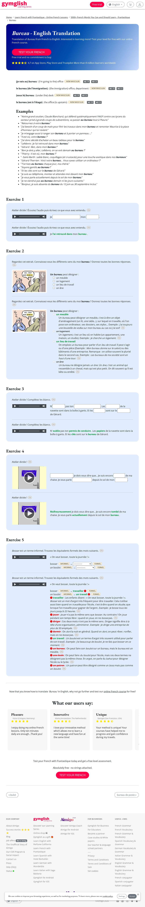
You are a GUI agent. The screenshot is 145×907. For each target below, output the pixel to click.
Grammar (119, 844)
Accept (132, 896)
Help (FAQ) (11, 867)
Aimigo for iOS (67, 833)
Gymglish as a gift (41, 837)
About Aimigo (12, 825)
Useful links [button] (121, 819)
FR (88, 81)
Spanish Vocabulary (124, 841)
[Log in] (139, 4)
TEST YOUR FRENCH (32, 52)
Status (9, 871)
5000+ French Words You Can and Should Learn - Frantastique (100, 17)
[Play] (15, 216)
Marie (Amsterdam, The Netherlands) (70, 718)
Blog (8, 836)
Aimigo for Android (70, 829)
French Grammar (123, 825)
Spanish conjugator (124, 881)
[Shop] (130, 4)
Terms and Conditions (98, 859)
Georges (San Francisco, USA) (110, 718)
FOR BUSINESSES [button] (95, 819)
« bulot (12, 794)
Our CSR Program (14, 851)
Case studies (94, 837)
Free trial (97, 4)
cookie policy (108, 896)
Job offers (16, 840)
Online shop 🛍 (40, 833)
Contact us (11, 859)
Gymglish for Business (98, 825)
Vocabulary (120, 859)
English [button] (116, 4)
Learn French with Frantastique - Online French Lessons (41, 17)
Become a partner (96, 833)
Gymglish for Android (43, 877)
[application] (29, 216)
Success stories (13, 829)
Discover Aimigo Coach (71, 825)
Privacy (91, 855)
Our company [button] (12, 819)
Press (8, 863)
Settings (122, 896)
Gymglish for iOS (41, 881)
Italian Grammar (123, 855)
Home (9, 17)
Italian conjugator (123, 885)
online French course (115, 691)
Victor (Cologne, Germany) (24, 718)
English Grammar (123, 863)
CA (96, 81)
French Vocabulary (124, 829)
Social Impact (12, 855)
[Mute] (43, 216)
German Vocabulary (124, 848)
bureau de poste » (126, 794)
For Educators (94, 829)
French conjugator (123, 877)
